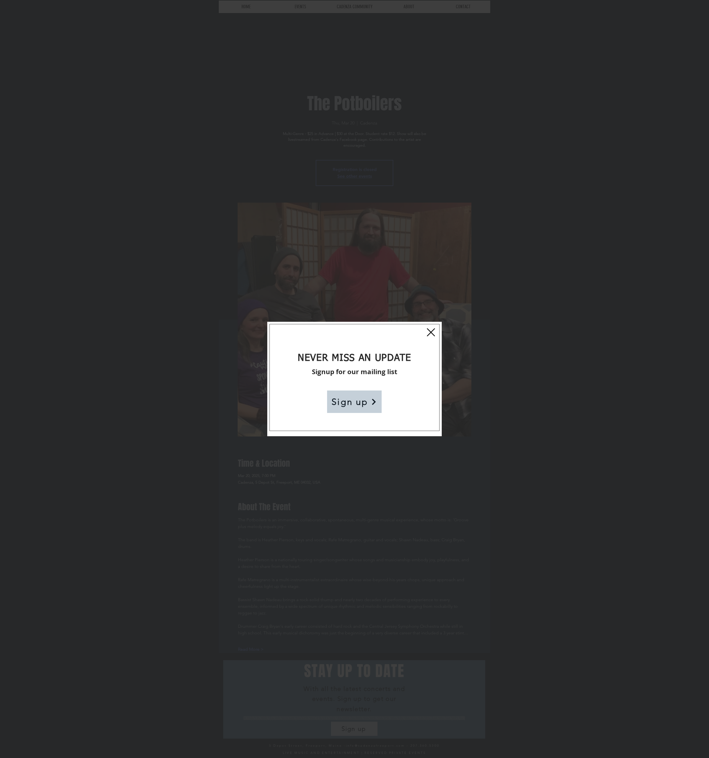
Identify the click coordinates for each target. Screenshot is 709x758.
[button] (431, 332)
